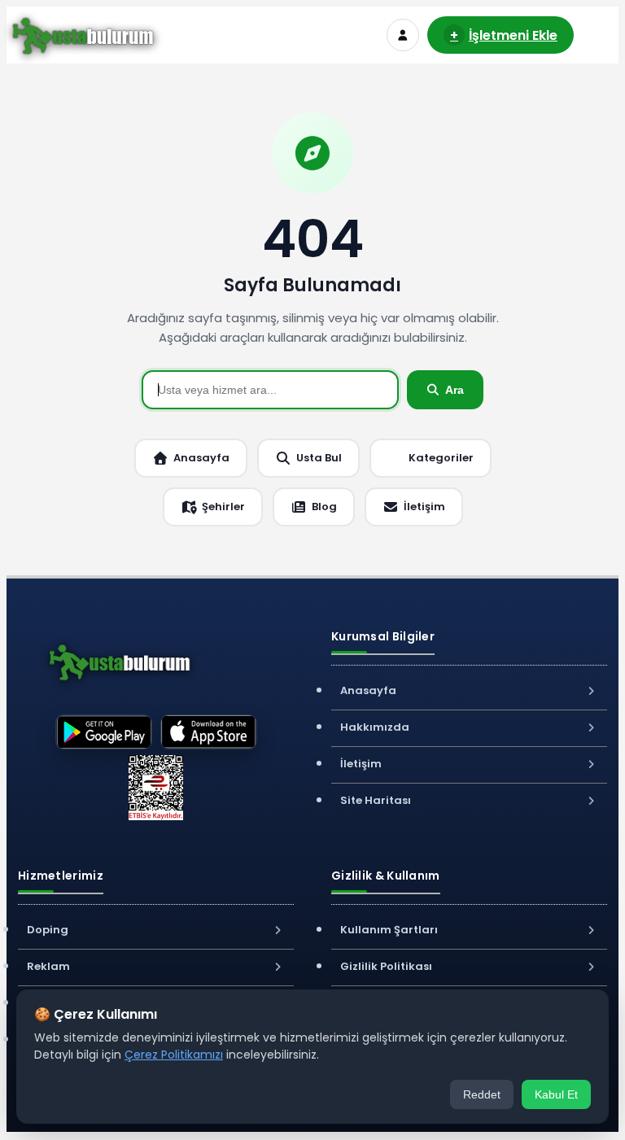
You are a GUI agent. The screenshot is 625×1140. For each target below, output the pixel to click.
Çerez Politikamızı (174, 1054)
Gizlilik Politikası (386, 966)
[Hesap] (403, 35)
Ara (454, 389)
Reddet (481, 1094)
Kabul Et (556, 1094)
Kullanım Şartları (389, 929)
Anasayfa (201, 457)
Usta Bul (319, 457)
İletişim (424, 506)
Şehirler (223, 506)
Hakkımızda (374, 727)
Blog (324, 506)
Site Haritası (375, 800)
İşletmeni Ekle (503, 35)
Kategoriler (441, 457)
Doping (47, 929)
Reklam (48, 966)
